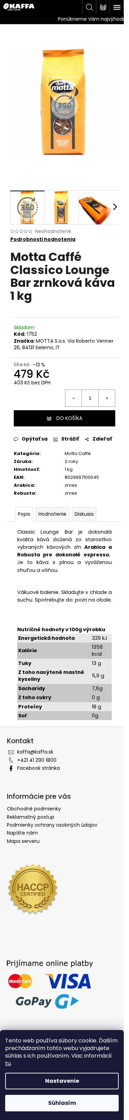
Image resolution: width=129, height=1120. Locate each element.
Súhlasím (62, 1103)
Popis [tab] (24, 514)
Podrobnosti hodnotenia (42, 239)
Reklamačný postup (30, 817)
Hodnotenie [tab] (52, 514)
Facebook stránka (38, 768)
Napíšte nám (22, 832)
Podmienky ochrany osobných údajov (52, 824)
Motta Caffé (78, 453)
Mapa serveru (23, 841)
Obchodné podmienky (34, 808)
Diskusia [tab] (84, 514)
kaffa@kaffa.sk (35, 751)
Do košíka (69, 418)
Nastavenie (62, 1081)
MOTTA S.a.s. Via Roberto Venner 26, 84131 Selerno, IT (64, 344)
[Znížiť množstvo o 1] (73, 398)
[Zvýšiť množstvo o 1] (106, 398)
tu (8, 1063)
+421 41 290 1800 (36, 760)
